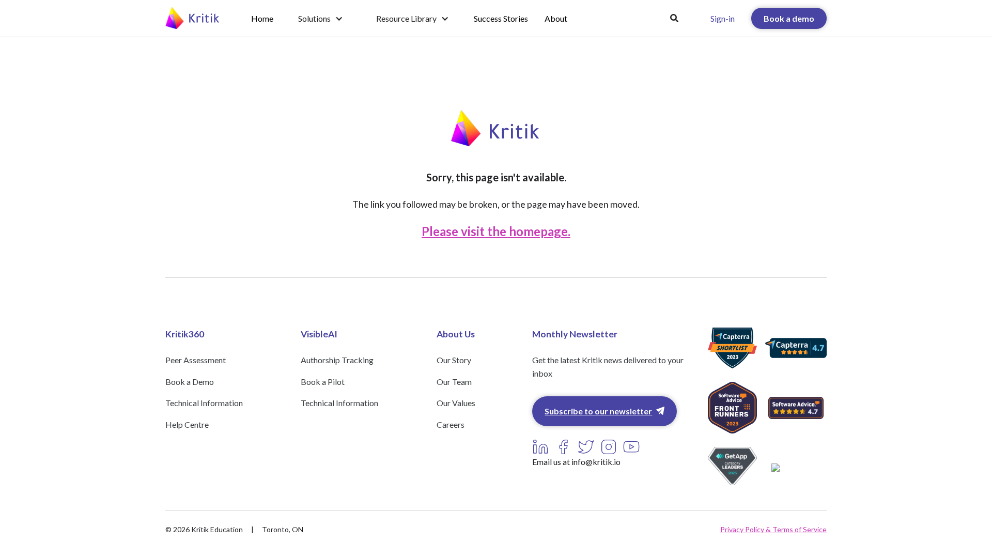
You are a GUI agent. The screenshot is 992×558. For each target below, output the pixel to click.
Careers (450, 424)
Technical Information (204, 403)
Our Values (456, 403)
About (556, 18)
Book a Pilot (323, 381)
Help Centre (187, 424)
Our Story (454, 360)
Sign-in (722, 18)
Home (262, 18)
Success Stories (501, 18)
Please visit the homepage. (496, 231)
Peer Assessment (195, 360)
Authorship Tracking (337, 360)
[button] (320, 18)
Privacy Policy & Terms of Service (773, 529)
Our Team (454, 381)
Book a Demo (189, 381)
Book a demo (789, 18)
